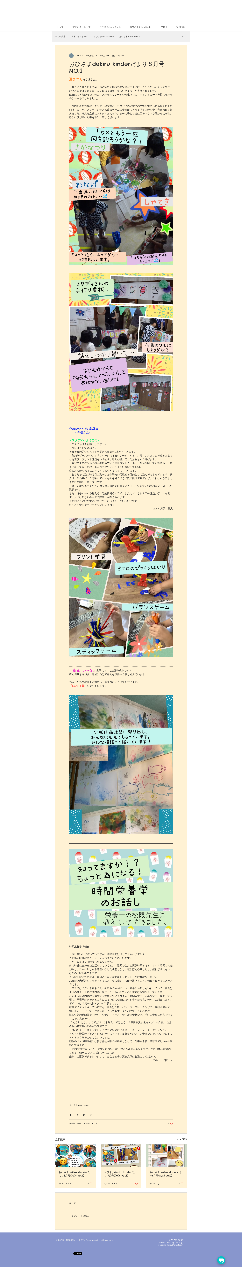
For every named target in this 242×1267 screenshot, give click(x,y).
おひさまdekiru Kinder (129, 36)
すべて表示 (182, 1139)
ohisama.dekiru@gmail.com (170, 1245)
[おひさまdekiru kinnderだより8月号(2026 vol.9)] (75, 1155)
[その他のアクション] (171, 55)
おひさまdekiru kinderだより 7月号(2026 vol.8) (120, 1174)
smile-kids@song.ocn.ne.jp (171, 1242)
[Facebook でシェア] (70, 1114)
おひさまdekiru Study (104, 36)
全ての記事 (60, 36)
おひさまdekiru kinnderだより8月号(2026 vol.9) (74, 1174)
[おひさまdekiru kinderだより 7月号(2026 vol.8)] (121, 1155)
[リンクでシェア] (91, 1114)
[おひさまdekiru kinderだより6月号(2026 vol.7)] (166, 1155)
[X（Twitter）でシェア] (77, 1114)
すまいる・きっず (79, 36)
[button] (183, 36)
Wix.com (109, 1240)
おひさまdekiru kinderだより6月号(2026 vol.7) (166, 1174)
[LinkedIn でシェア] (84, 1114)
